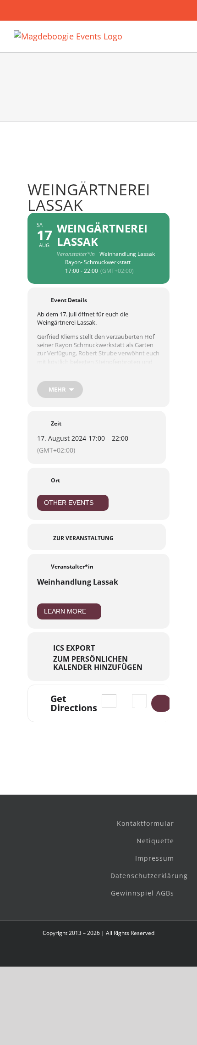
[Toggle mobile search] (163, 35)
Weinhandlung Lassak (77, 582)
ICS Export (74, 648)
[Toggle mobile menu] (179, 35)
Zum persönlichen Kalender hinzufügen (97, 663)
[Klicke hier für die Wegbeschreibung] (161, 703)
